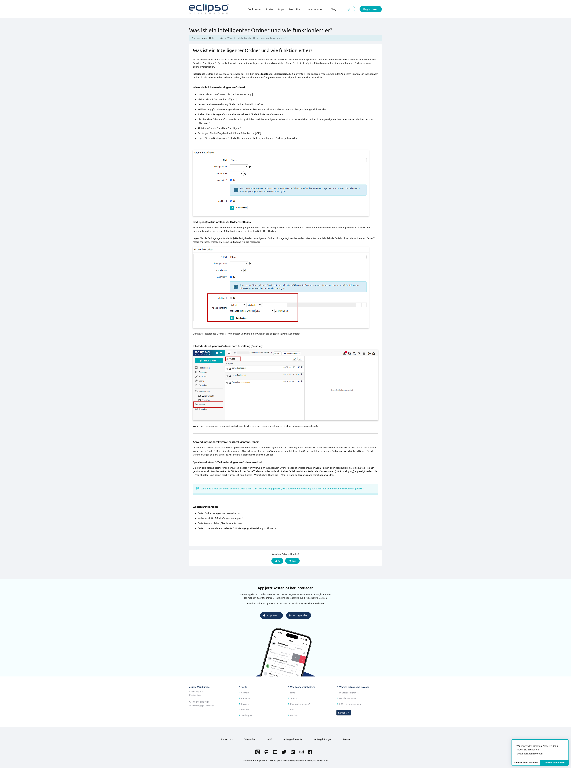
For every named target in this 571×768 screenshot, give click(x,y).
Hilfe (292, 693)
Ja (278, 560)
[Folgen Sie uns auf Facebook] (310, 751)
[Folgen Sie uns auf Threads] (257, 751)
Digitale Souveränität (349, 693)
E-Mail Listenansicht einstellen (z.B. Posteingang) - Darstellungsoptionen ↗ (237, 528)
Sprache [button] (342, 712)
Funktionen (254, 9)
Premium (245, 698)
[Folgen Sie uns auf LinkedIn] (292, 751)
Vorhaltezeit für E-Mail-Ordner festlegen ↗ (220, 518)
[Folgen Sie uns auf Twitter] (284, 751)
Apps (281, 9)
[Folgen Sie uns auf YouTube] (275, 751)
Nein (293, 560)
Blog (292, 709)
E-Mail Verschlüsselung (350, 704)
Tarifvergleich (247, 715)
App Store (273, 615)
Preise (269, 9)
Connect (245, 693)
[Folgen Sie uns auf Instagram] (301, 751)
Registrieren (370, 9)
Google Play (300, 615)
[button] (529, 753)
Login (348, 9)
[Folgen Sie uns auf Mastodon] (266, 751)
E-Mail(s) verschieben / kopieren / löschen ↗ (221, 523)
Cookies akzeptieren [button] (554, 762)
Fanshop (294, 715)
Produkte (294, 9)
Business (245, 704)
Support (294, 698)
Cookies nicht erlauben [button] (526, 762)
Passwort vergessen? (300, 704)
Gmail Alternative (347, 698)
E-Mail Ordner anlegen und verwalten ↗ (219, 513)
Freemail (245, 709)
